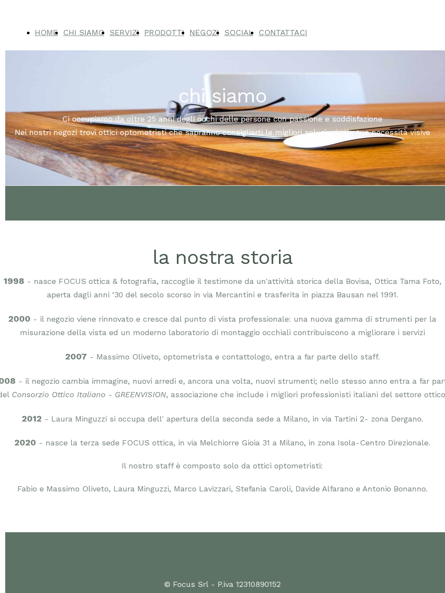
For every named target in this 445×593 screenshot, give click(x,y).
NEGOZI (204, 32)
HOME (46, 32)
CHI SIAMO (83, 32)
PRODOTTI (164, 32)
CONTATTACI (283, 32)
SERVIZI (124, 32)
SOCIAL (238, 32)
